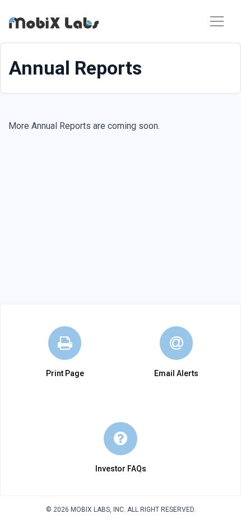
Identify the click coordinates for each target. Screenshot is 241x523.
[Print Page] (65, 343)
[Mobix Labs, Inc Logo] (54, 21)
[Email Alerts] (176, 343)
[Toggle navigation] (217, 21)
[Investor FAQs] (120, 439)
